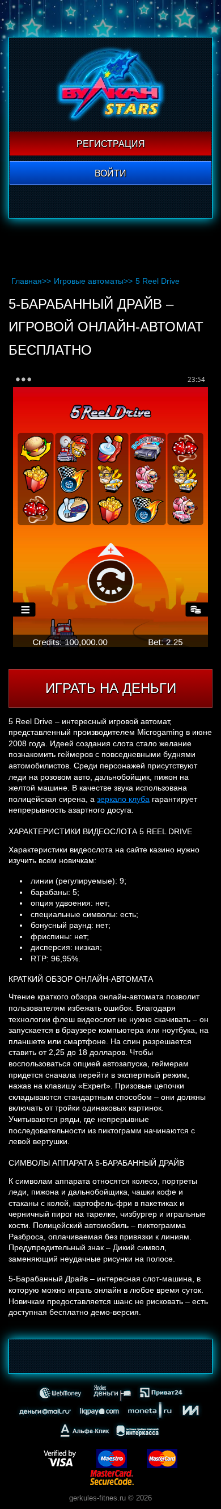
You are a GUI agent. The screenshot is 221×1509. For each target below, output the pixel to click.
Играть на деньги (110, 688)
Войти (110, 173)
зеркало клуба (123, 799)
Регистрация (110, 144)
